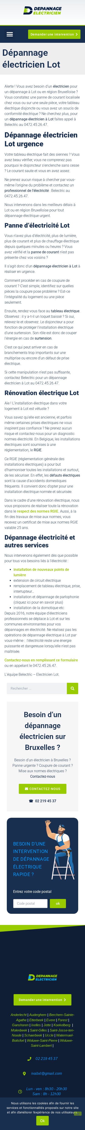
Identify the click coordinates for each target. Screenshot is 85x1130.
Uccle (49, 1035)
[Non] (78, 1114)
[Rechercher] (72, 688)
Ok (42, 1120)
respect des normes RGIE (37, 511)
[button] (10, 34)
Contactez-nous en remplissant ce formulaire (41, 660)
